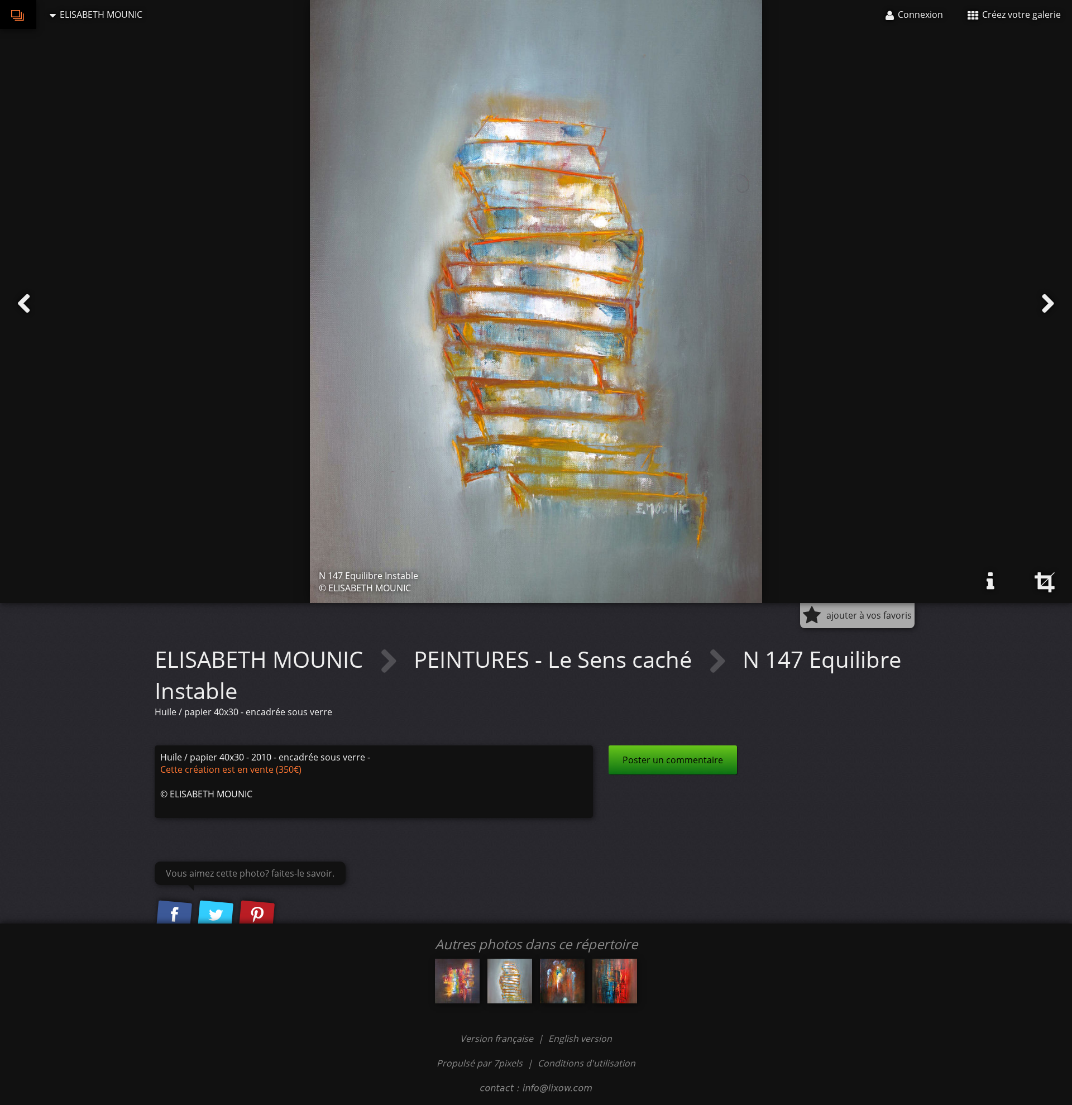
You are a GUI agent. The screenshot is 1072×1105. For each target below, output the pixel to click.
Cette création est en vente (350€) (231, 769)
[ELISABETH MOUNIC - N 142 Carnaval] (457, 981)
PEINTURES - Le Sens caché (555, 659)
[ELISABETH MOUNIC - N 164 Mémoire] (614, 981)
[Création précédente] (24, 304)
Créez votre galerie (1020, 14)
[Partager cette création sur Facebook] (174, 916)
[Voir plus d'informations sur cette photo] (990, 581)
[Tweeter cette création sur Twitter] (215, 916)
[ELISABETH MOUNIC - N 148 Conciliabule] (562, 981)
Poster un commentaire (673, 760)
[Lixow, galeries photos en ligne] (18, 14)
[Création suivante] (1048, 304)
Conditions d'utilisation (586, 1063)
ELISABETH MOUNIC (261, 659)
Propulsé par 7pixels (480, 1063)
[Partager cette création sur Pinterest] (257, 916)
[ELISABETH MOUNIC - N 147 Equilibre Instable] (509, 981)
